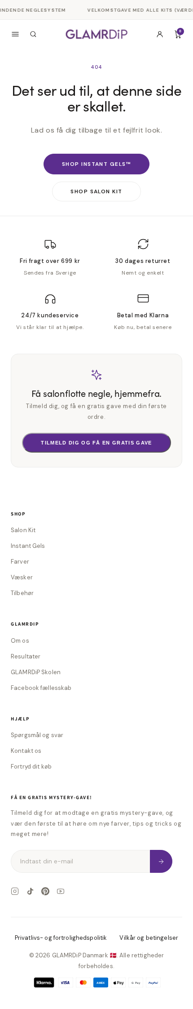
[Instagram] (15, 891)
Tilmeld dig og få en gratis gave (96, 442)
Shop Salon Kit (96, 191)
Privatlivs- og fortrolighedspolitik (61, 938)
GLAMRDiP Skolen (36, 672)
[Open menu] (15, 34)
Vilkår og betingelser (148, 938)
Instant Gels (28, 546)
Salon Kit (23, 530)
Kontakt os (26, 751)
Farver (20, 561)
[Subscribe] (161, 861)
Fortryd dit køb (31, 766)
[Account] (160, 34)
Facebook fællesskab (41, 688)
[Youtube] (61, 891)
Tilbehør (22, 593)
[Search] (33, 34)
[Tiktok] (30, 891)
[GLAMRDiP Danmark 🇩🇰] (96, 34)
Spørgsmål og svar (37, 735)
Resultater (25, 656)
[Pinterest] (45, 891)
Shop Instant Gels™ (96, 164)
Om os (20, 641)
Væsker (22, 577)
